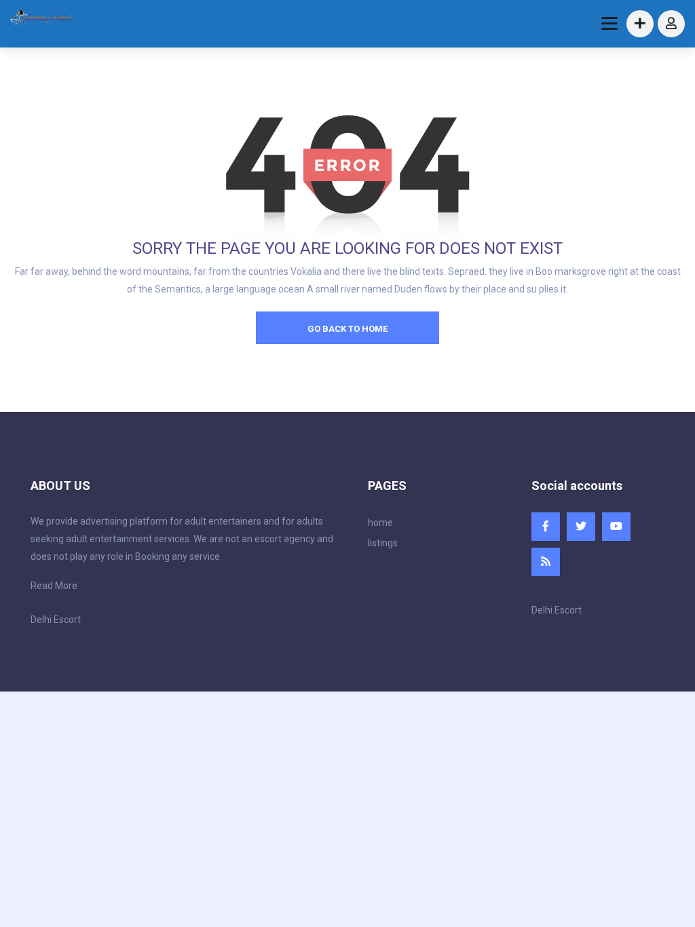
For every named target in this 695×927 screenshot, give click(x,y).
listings (383, 542)
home (380, 522)
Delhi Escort (56, 619)
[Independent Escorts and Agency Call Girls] (42, 19)
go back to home (347, 329)
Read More (54, 585)
